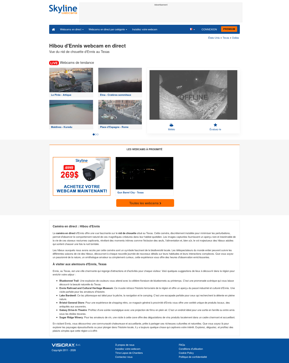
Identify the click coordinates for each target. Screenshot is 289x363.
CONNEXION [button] (209, 29)
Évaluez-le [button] (215, 129)
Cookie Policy (186, 352)
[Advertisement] (160, 14)
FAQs (182, 344)
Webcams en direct (71, 29)
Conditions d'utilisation (191, 348)
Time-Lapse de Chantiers (129, 352)
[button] (192, 29)
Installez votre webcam (144, 29)
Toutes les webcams (144, 203)
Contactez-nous (124, 356)
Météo (171, 129)
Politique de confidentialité (193, 356)
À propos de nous (124, 344)
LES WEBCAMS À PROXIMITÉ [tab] (144, 149)
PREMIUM (229, 29)
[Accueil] (53, 29)
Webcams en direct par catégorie (107, 29)
